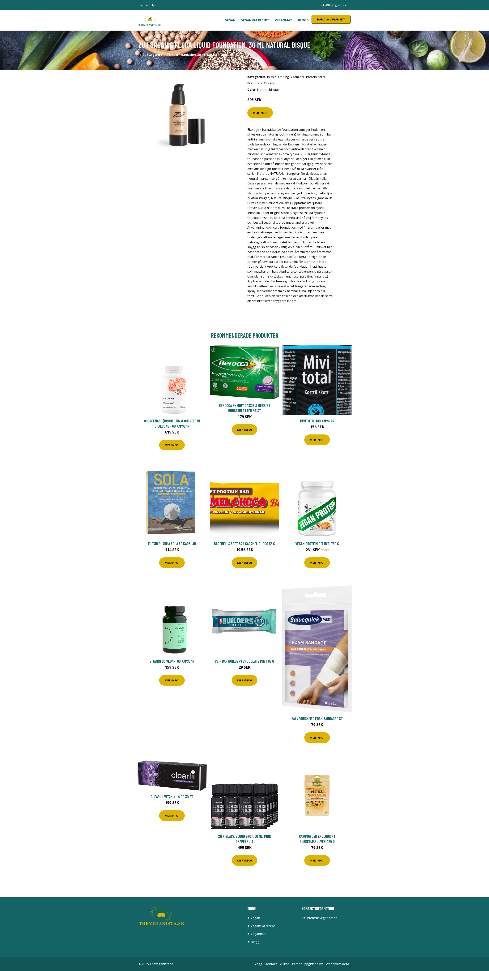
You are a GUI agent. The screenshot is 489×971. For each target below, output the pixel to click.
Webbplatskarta (337, 964)
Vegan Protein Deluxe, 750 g (317, 543)
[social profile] (153, 5)
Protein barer (315, 77)
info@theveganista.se (334, 5)
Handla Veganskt (331, 19)
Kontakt (271, 964)
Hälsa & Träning (277, 77)
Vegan (230, 20)
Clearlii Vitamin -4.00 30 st (172, 796)
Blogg (303, 20)
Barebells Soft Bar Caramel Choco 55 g (244, 543)
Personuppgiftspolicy (307, 964)
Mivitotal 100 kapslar (317, 420)
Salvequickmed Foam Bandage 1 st (317, 718)
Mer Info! (260, 113)
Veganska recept (255, 20)
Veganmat (283, 20)
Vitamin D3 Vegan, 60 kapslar (172, 661)
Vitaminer (297, 77)
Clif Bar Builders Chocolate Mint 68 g (244, 661)
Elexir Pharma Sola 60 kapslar (172, 543)
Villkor (284, 964)
